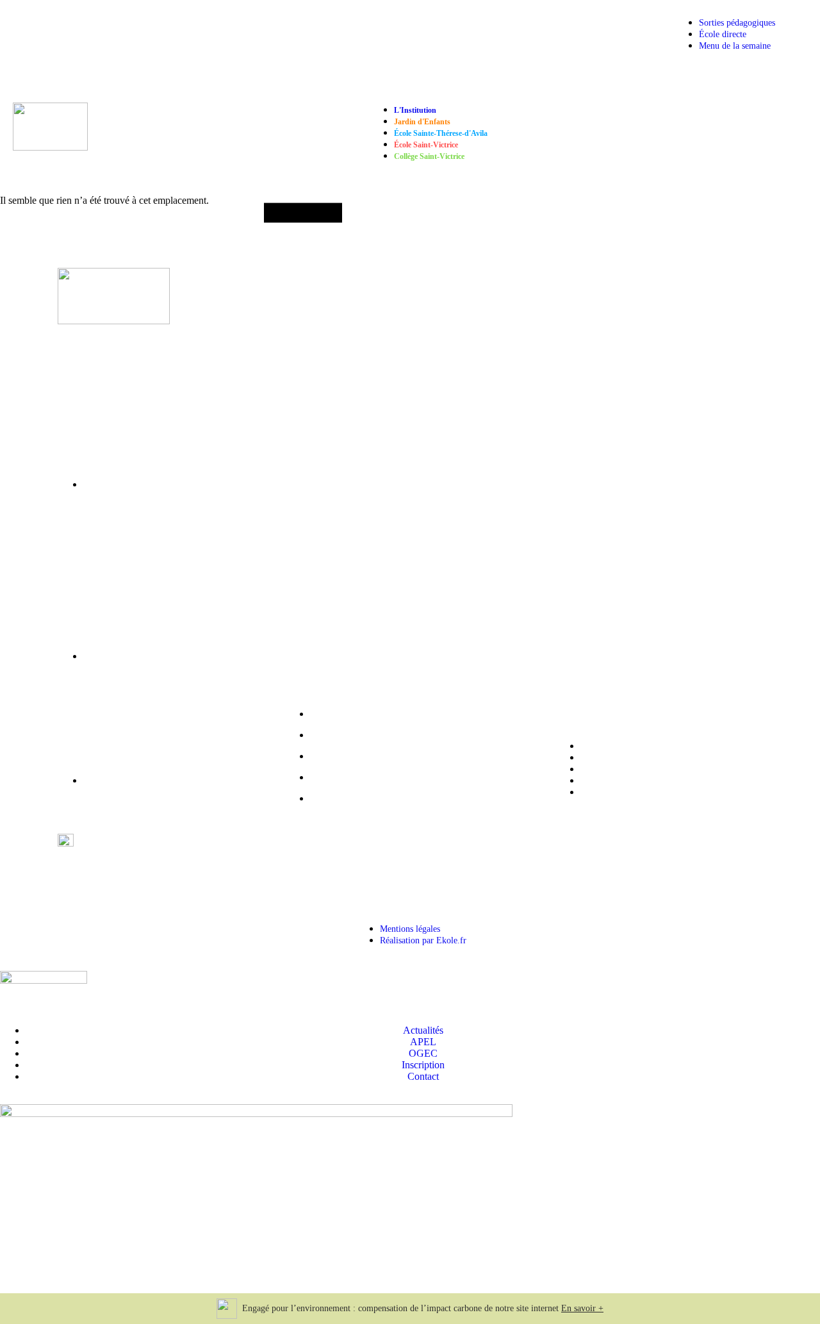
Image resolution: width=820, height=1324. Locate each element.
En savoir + (582, 1308)
